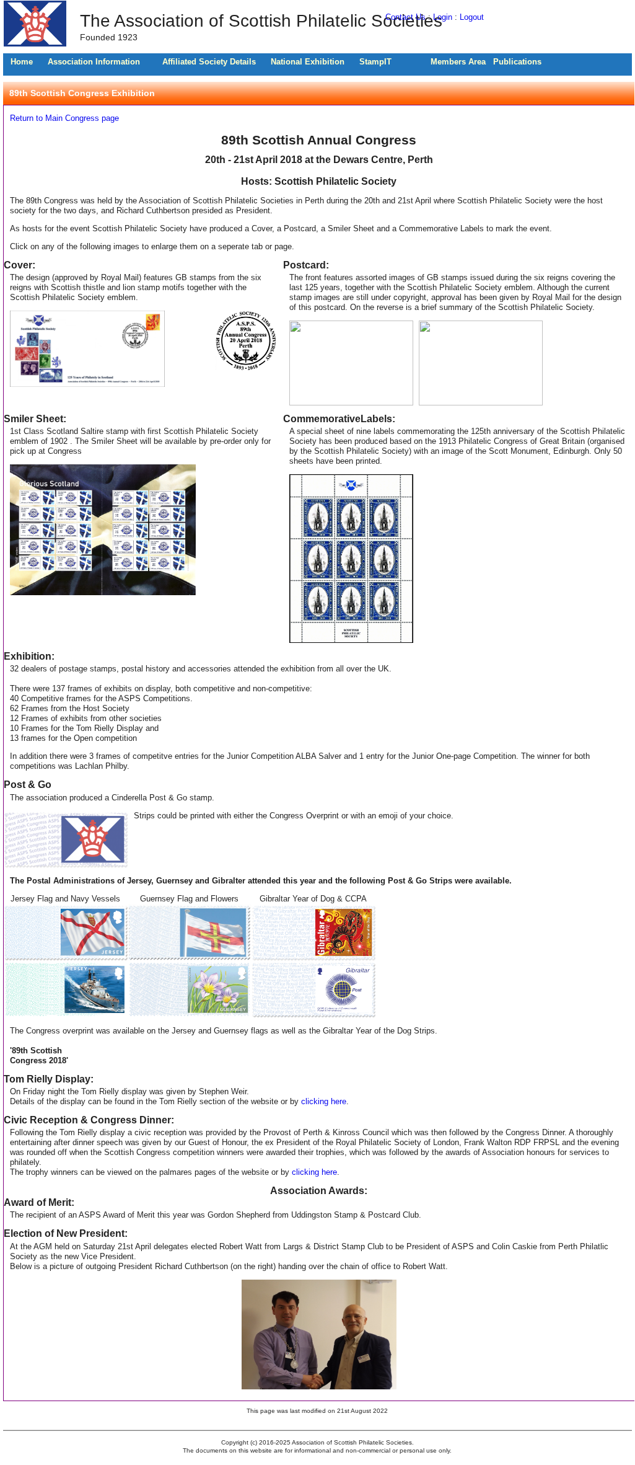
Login (442, 17)
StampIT (375, 61)
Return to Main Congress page (64, 118)
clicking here (323, 1101)
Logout (472, 17)
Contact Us (405, 17)
